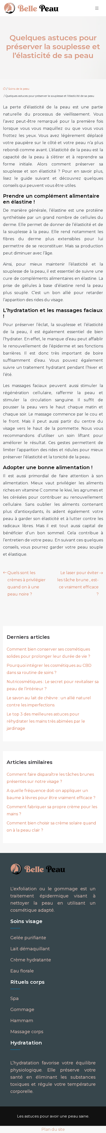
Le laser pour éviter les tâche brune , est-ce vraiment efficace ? (78, 583)
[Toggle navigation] (96, 8)
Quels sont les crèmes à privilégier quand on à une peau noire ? (26, 583)
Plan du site (53, 1129)
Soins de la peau (18, 88)
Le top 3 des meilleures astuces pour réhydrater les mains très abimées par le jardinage (46, 721)
